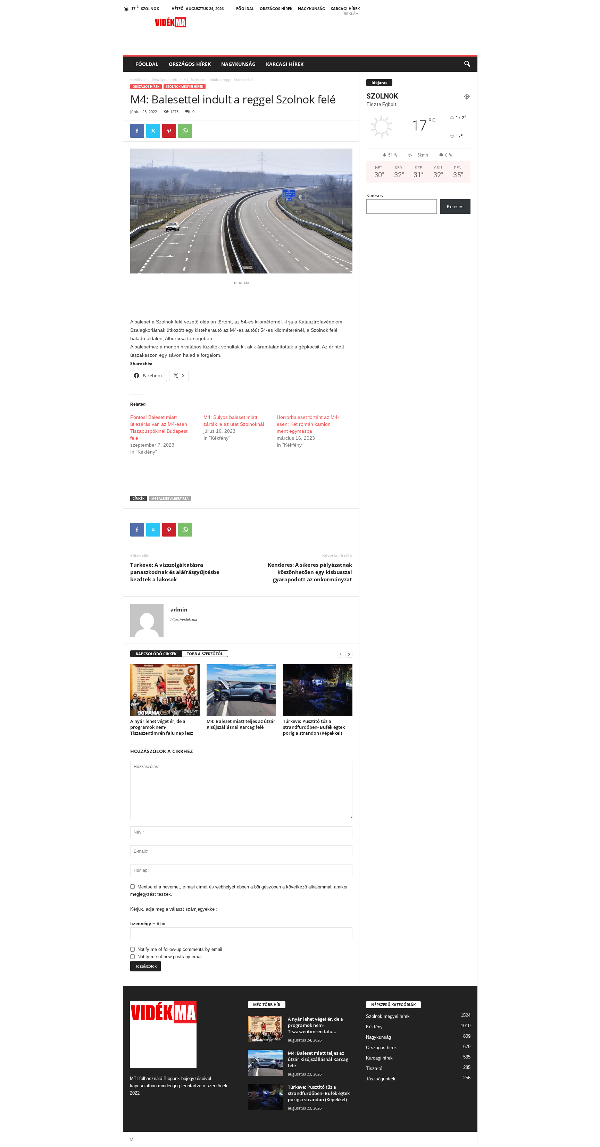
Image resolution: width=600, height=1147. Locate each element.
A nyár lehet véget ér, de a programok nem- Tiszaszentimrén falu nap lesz (161, 727)
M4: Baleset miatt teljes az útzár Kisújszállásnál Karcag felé (241, 724)
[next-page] (348, 654)
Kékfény (374, 1026)
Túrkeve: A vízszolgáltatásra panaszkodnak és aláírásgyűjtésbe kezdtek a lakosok (174, 572)
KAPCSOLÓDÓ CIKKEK (156, 653)
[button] (467, 64)
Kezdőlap (137, 79)
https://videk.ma (183, 619)
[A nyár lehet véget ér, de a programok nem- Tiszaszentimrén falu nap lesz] (165, 690)
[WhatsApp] (185, 131)
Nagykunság (311, 8)
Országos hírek (276, 8)
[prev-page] (340, 654)
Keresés (374, 195)
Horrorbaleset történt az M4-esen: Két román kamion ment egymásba (308, 424)
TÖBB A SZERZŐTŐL (205, 653)
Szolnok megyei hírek (184, 86)
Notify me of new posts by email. (171, 956)
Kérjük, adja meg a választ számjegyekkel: (173, 909)
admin (179, 609)
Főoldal (245, 8)
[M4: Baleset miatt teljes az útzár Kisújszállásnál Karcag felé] (241, 690)
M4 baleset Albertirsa (170, 498)
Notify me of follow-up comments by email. (181, 949)
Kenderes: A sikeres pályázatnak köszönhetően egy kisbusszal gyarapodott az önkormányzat (310, 572)
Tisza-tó (374, 1068)
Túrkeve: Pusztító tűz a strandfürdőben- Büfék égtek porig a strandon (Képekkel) (314, 727)
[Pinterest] (169, 131)
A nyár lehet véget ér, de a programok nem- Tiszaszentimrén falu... (315, 1025)
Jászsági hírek (380, 1078)
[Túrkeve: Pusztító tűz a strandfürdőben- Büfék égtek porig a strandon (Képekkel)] (317, 690)
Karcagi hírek (345, 8)
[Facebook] (137, 131)
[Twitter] (153, 131)
